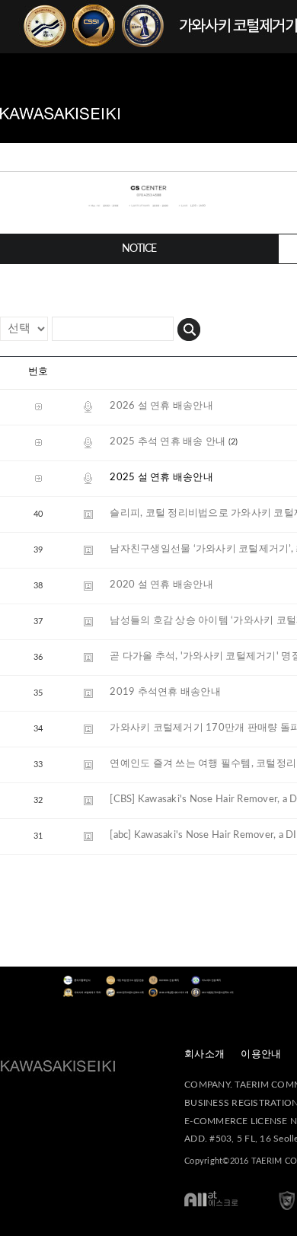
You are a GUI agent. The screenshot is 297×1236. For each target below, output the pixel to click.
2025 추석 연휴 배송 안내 (167, 442)
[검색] (188, 328)
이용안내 (261, 1054)
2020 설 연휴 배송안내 (161, 585)
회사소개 (204, 1054)
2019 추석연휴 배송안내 (165, 692)
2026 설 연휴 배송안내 (161, 406)
